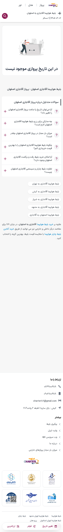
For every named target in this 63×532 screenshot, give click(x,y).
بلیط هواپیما (56, 516)
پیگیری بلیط (52, 424)
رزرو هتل (33, 520)
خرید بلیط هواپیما (45, 224)
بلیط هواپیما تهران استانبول (50, 520)
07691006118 (50, 386)
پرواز (42, 5)
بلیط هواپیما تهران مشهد (38, 516)
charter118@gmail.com (45, 401)
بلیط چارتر (22, 516)
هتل (30, 5)
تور (20, 5)
